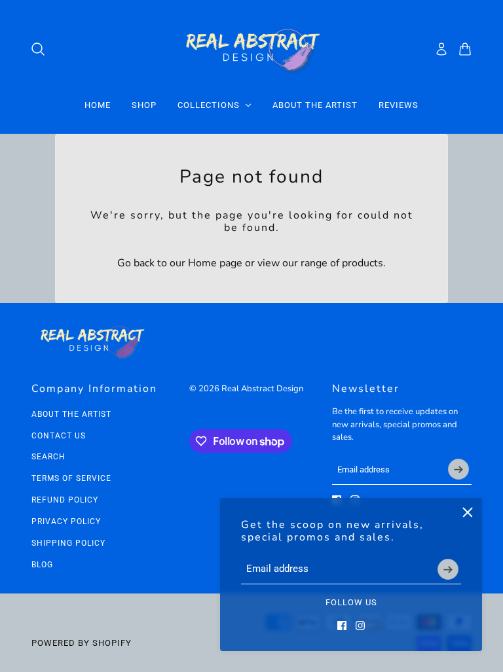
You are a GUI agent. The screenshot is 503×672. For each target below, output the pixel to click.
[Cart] (465, 49)
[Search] (38, 49)
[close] (467, 512)
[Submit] (448, 569)
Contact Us (58, 435)
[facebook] (342, 625)
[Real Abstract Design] (252, 49)
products (362, 263)
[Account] (441, 49)
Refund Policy (64, 499)
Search (48, 456)
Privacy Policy (66, 521)
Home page (215, 263)
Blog (42, 564)
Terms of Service (71, 478)
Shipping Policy (68, 543)
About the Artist (71, 414)
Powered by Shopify (81, 643)
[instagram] (360, 625)
